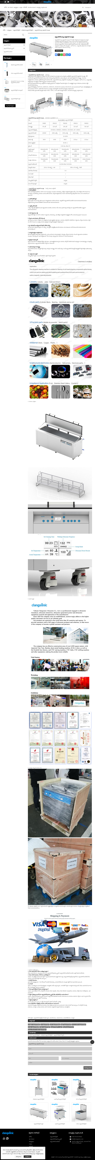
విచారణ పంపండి (32, 7)
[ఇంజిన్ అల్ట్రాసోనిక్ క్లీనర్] (60, 1111)
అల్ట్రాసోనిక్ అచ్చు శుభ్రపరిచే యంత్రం (42, 30)
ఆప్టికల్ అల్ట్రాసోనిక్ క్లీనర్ (66, 1024)
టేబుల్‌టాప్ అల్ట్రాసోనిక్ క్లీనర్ (34, 1035)
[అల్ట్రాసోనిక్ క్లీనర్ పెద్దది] (38, 1111)
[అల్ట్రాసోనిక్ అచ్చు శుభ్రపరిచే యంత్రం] (34, 64)
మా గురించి (10, 7)
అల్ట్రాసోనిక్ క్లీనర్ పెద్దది (38, 1123)
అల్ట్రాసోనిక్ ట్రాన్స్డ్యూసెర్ (9, 48)
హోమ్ (5, 7)
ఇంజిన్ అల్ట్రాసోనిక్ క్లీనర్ (60, 1123)
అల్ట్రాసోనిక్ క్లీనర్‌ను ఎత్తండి (56, 1026)
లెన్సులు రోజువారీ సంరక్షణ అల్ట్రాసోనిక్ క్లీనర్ (37, 1029)
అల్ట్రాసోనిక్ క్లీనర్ (16, 30)
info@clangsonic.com (77, 1139)
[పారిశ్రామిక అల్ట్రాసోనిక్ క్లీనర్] (38, 1087)
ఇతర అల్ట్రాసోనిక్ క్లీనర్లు (55, 1024)
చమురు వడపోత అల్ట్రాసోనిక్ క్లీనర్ (79, 1024)
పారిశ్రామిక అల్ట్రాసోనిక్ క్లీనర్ (27, 30)
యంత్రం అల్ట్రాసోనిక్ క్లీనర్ (33, 1026)
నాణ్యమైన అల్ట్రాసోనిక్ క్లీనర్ (34, 1024)
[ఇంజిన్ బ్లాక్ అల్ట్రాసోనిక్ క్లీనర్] (60, 1087)
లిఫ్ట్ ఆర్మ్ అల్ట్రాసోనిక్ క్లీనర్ (68, 1026)
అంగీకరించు (27, 1156)
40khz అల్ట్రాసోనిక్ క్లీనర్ (81, 1123)
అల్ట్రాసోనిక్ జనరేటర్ (8, 51)
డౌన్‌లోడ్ (25, 7)
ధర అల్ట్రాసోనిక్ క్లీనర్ (45, 1024)
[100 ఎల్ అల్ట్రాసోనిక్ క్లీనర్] (81, 1087)
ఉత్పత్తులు (16, 7)
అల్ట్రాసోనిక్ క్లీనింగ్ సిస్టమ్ (59, 1035)
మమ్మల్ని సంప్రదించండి (41, 7)
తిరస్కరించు (18, 1156)
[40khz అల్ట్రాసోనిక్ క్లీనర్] (81, 1111)
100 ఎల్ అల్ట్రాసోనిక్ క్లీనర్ (81, 1099)
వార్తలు (21, 7)
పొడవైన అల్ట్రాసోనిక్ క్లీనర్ (45, 1026)
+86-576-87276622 (77, 1136)
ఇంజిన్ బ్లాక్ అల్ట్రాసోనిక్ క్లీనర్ (60, 1099)
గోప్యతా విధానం (39, 1153)
